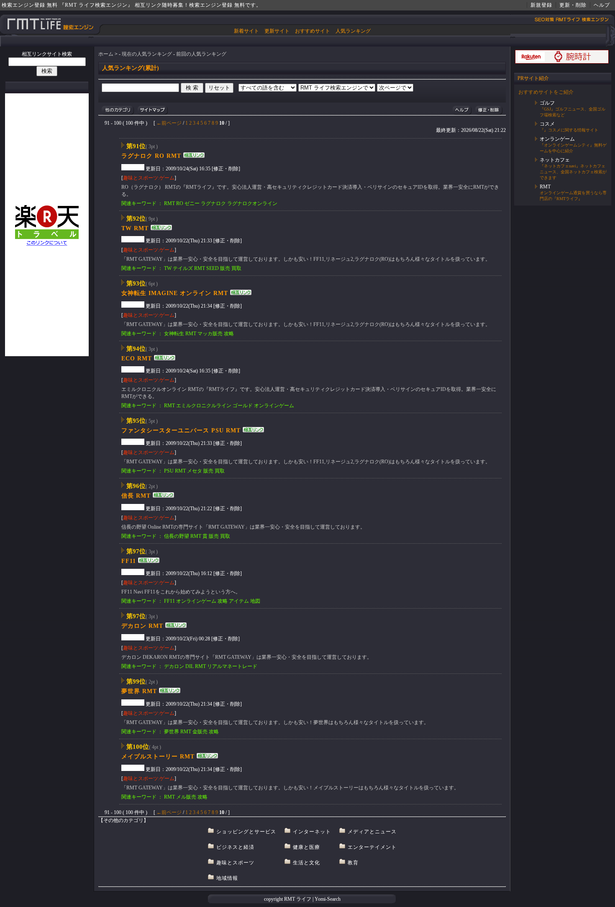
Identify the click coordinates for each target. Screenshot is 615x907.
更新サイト (277, 31)
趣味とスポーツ (235, 863)
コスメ (547, 124)
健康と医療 (306, 847)
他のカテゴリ (118, 110)
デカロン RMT (142, 626)
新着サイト (246, 31)
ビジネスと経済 (235, 847)
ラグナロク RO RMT (151, 156)
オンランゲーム (557, 139)
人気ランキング (353, 31)
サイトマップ (152, 110)
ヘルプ (602, 5)
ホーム (105, 54)
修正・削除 (488, 110)
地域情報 (227, 878)
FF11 (128, 561)
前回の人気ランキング (201, 54)
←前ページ (169, 123)
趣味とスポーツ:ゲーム (148, 178)
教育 (353, 863)
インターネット (312, 832)
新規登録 (541, 5)
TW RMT (135, 228)
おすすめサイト (312, 31)
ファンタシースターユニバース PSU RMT (181, 430)
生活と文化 (306, 863)
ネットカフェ (555, 160)
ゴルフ (547, 103)
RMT (545, 187)
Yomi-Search (328, 899)
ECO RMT (136, 358)
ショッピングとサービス (246, 832)
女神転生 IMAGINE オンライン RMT (174, 293)
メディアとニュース (372, 832)
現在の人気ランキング (147, 54)
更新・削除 (573, 5)
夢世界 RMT (139, 691)
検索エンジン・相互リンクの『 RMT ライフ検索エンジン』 (50, 24)
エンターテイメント (372, 847)
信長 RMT (136, 496)
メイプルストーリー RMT (158, 756)
